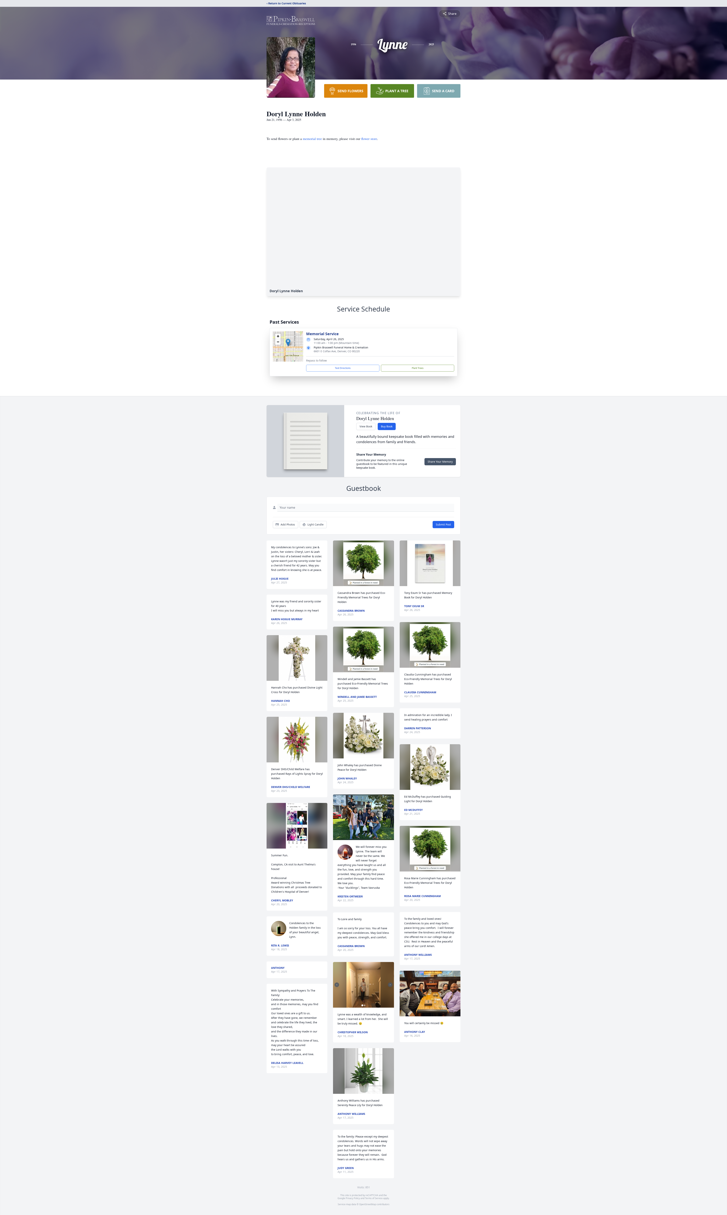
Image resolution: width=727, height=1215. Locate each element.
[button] (288, 342)
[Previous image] (337, 984)
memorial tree (312, 138)
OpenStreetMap (367, 1204)
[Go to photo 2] (364, 1005)
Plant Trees (418, 368)
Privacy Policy (353, 1198)
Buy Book (386, 426)
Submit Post (443, 524)
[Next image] (390, 984)
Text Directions (343, 368)
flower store (369, 138)
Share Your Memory (440, 461)
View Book (366, 426)
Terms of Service (374, 1198)
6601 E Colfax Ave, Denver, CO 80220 (337, 351)
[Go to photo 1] (362, 1005)
